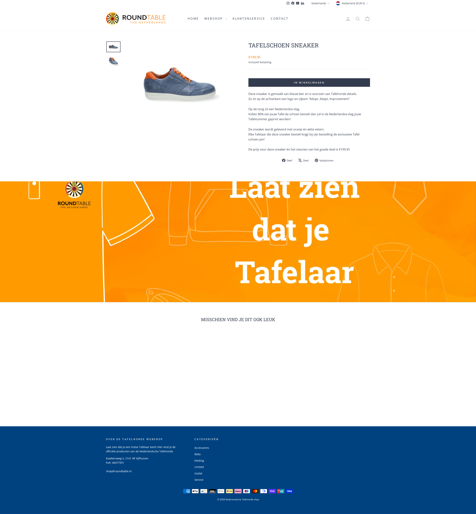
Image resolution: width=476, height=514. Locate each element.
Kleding (199, 460)
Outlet (198, 473)
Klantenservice (249, 19)
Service (198, 479)
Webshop (214, 19)
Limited (199, 467)
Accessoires (201, 448)
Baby (197, 454)
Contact (279, 19)
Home (193, 19)
